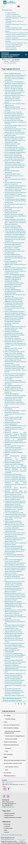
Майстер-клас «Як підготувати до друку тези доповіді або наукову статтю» (14, 640)
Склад (5, 722)
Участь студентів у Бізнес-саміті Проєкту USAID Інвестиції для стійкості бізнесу (14, 419)
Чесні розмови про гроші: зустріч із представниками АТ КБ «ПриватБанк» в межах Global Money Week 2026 (15, 149)
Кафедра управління (9, 813)
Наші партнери (7, 772)
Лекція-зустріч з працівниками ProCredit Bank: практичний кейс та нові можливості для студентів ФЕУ (15, 157)
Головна (8, 59)
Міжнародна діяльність (10, 775)
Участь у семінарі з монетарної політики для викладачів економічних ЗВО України (15, 382)
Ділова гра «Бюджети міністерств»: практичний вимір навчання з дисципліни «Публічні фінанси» (15, 244)
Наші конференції (8, 754)
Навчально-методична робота (11, 725)
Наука (5, 830)
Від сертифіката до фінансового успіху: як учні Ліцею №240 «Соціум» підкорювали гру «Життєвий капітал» (15, 130)
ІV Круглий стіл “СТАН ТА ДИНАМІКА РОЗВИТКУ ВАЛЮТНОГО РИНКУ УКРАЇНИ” (15, 657)
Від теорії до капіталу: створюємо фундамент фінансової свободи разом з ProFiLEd (15, 122)
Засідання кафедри (10, 719)
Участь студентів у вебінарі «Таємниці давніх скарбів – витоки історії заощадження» (15, 517)
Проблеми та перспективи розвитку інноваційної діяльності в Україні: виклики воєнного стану (15, 626)
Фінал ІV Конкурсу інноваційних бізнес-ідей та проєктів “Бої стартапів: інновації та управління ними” (15, 662)
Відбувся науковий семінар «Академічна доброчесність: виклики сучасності (15, 108)
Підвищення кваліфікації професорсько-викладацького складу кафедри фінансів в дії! (15, 667)
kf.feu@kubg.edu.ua (8, 782)
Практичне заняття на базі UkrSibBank (15, 373)
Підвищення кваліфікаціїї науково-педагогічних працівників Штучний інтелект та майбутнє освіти (14, 497)
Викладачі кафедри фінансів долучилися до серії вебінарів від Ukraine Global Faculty (14, 291)
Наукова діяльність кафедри (11, 728)
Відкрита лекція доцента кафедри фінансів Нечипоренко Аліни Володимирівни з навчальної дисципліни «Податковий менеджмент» (14, 321)
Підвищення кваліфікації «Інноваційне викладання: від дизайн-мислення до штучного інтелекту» (15, 395)
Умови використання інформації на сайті (11, 835)
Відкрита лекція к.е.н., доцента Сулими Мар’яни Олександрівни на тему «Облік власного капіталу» (15, 611)
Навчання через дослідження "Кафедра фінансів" (12, 732)
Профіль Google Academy (10, 742)
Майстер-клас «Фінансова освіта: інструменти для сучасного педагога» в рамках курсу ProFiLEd (15, 271)
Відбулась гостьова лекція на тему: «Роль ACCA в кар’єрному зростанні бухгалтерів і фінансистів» (15, 526)
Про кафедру (7, 715)
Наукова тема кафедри (11, 739)
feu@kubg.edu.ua (10, 807)
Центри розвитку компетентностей (13, 763)
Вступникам (7, 824)
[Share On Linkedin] (25, 704)
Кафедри (6, 61)
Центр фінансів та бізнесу (12, 766)
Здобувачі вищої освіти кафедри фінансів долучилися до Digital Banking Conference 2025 (15, 216)
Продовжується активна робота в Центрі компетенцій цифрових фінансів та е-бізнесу (14, 590)
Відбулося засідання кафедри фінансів (15, 268)
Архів (6, 769)
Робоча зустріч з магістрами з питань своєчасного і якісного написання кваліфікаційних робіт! (15, 534)
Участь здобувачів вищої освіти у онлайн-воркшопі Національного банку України (14, 377)
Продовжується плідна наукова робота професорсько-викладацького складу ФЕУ (15, 616)
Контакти (6, 832)
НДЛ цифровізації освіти (7, 839)
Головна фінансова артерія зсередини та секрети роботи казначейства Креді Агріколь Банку (15, 200)
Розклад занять (8, 828)
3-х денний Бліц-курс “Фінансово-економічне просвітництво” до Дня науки (14, 556)
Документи (8, 748)
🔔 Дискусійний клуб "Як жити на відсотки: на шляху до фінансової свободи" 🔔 (14, 390)
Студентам (7, 826)
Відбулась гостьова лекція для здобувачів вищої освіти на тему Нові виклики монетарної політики (15, 492)
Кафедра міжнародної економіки (12, 817)
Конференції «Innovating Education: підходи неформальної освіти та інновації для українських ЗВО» (14, 304)
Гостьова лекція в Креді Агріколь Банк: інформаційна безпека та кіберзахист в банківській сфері (14, 299)
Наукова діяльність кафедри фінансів (15, 736)
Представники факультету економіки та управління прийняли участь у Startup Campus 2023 (15, 539)
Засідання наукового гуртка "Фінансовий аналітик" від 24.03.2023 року (15, 621)
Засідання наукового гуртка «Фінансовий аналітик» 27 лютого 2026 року (14, 175)
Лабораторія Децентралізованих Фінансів (14, 760)
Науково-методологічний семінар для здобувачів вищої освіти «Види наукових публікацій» (15, 328)
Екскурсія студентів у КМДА (12, 226)
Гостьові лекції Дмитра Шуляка (13, 653)
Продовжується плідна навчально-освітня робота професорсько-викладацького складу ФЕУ (14, 635)
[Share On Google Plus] (22, 704)
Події (6, 751)
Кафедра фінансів (14, 61)
